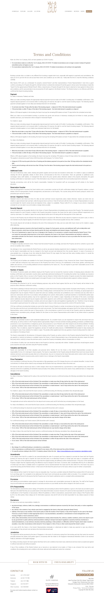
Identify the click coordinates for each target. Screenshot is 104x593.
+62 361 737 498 (19, 578)
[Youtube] (90, 575)
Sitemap (91, 586)
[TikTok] (92, 575)
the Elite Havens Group (52, 585)
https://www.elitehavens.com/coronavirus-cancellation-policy (74, 451)
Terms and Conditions (88, 588)
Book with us (40, 562)
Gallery (29, 11)
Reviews (76, 11)
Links (86, 586)
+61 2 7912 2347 (19, 575)
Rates (82, 11)
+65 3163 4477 (19, 584)
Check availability (64, 562)
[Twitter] (85, 575)
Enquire (89, 11)
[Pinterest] (80, 575)
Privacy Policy (77, 588)
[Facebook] (77, 575)
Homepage (15, 11)
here (11, 591)
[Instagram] (82, 575)
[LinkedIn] (87, 575)
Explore (23, 11)
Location (37, 11)
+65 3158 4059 (19, 587)
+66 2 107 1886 (19, 581)
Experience (68, 11)
